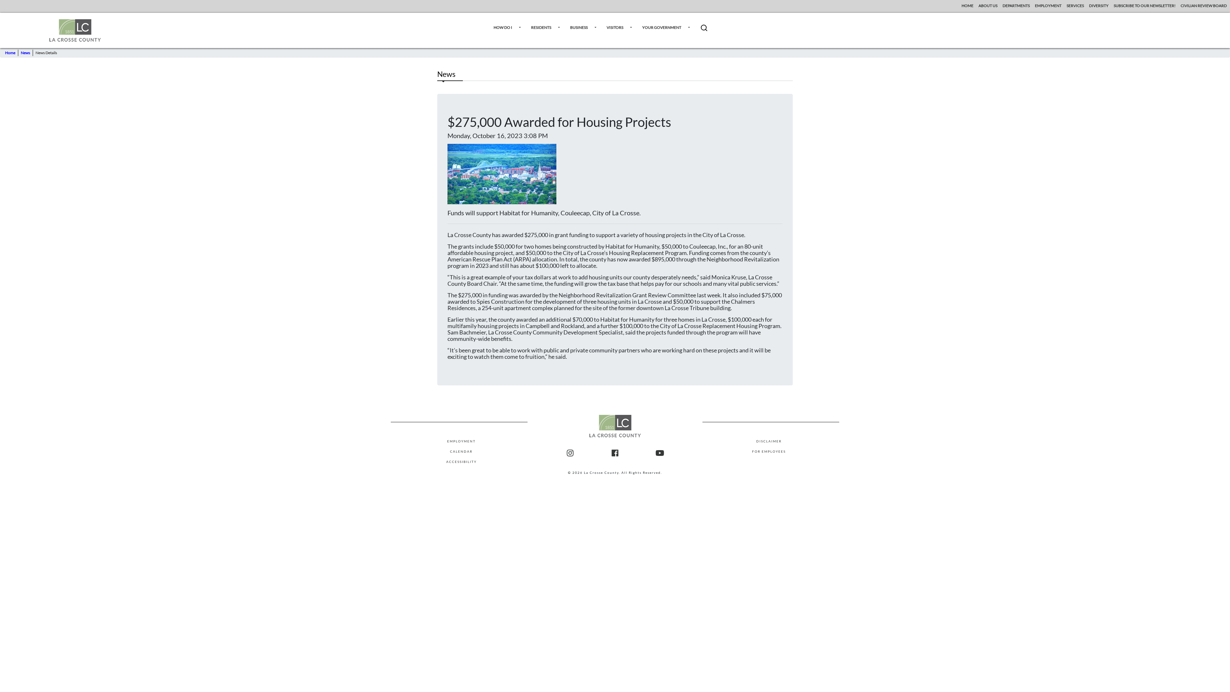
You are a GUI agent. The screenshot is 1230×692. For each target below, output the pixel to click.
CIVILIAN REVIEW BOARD (1204, 5)
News (25, 52)
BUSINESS (579, 27)
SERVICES (1075, 5)
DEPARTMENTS (1016, 5)
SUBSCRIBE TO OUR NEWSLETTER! (1145, 5)
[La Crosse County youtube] (659, 453)
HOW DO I (503, 27)
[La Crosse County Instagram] (570, 453)
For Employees (769, 451)
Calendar (461, 451)
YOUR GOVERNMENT (661, 27)
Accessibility (461, 462)
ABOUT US (988, 5)
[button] (704, 30)
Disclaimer (769, 441)
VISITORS (615, 27)
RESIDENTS (541, 27)
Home (10, 52)
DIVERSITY (1099, 5)
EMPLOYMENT (1048, 5)
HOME (967, 5)
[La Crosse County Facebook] (615, 453)
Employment (461, 441)
